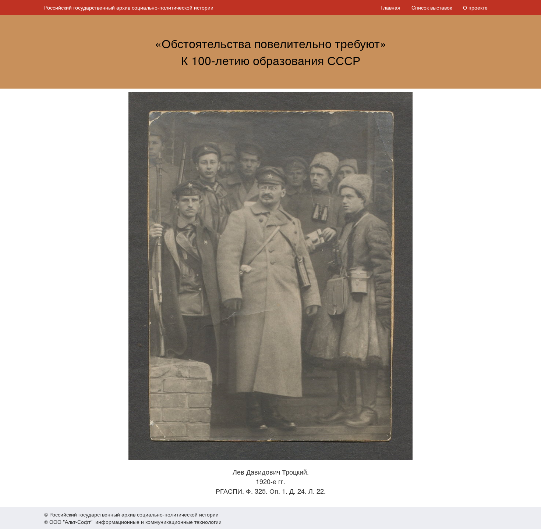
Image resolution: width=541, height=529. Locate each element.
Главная (390, 7)
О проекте (475, 7)
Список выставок (431, 7)
